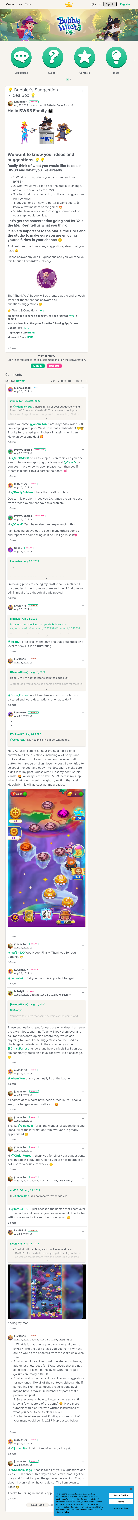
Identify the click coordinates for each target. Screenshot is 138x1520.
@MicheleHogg (22, 406)
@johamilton (38, 424)
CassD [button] (18, 548)
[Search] (100, 4)
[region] (94, 1501)
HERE (26, 327)
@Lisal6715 (26, 1123)
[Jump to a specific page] (86, 381)
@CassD (70, 462)
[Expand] (47, 418)
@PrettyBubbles (22, 492)
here (41, 310)
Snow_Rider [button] (63, 105)
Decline (121, 1502)
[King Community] (69, 4)
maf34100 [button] (20, 483)
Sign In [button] (37, 365)
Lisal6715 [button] (20, 605)
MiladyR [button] (15, 618)
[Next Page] (81, 381)
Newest (20, 381)
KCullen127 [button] (17, 734)
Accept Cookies (121, 1495)
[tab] (67, 79)
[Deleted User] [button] (19, 672)
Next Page (37, 1498)
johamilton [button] (20, 101)
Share (12, 348)
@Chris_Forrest (18, 695)
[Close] (131, 1489)
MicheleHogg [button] (22, 387)
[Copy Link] (72, 105)
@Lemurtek (17, 739)
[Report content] (83, 90)
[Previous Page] (73, 381)
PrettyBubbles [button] (23, 449)
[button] (10, 103)
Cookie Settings (121, 1508)
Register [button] (54, 365)
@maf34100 (20, 458)
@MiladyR (14, 641)
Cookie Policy (63, 1512)
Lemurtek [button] (16, 561)
